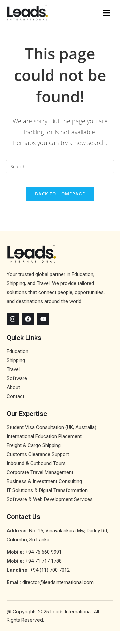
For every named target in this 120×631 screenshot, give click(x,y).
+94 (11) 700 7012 (50, 570)
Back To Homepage (60, 194)
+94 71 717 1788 (43, 561)
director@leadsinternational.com (58, 582)
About (13, 387)
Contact (15, 396)
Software (17, 378)
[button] (86, 13)
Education (17, 351)
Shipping (16, 360)
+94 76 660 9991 (43, 552)
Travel (13, 369)
